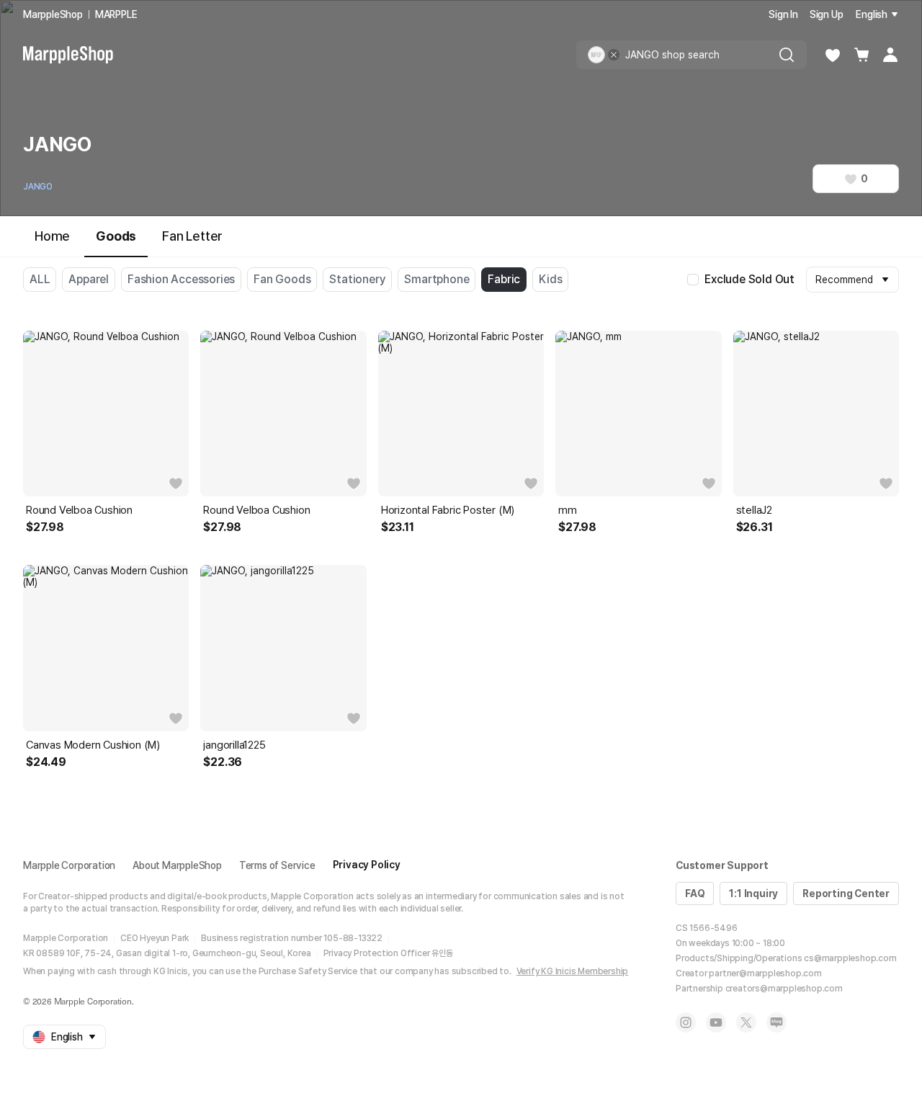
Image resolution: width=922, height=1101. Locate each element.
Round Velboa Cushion (79, 510)
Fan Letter (192, 236)
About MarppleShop (177, 865)
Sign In (783, 14)
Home (52, 236)
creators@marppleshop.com (784, 989)
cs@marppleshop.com (850, 958)
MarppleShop (53, 14)
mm (567, 510)
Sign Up (826, 14)
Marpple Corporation (69, 865)
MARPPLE (116, 14)
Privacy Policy (366, 864)
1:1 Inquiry (753, 893)
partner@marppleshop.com (765, 973)
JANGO (38, 187)
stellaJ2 (754, 510)
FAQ (694, 893)
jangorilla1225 (234, 745)
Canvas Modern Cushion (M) (93, 745)
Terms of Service (277, 865)
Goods (116, 236)
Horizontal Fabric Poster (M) (447, 510)
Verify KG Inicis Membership (572, 971)
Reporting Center (846, 893)
